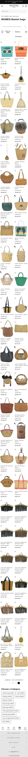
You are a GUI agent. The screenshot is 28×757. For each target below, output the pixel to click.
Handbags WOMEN (7, 696)
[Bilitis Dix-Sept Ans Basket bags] (7, 634)
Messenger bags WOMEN (8, 714)
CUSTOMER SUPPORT (13, 737)
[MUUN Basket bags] (7, 304)
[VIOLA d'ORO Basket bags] (7, 74)
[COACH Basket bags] (7, 253)
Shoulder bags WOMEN (8, 693)
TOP (2, 16)
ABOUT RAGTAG (13, 742)
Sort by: (6, 32)
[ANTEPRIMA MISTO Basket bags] (7, 430)
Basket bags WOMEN (7, 707)
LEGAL (14, 747)
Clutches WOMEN (19, 696)
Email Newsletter (13, 733)
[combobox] (14, 11)
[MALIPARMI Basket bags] (7, 456)
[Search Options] (25, 26)
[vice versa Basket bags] (7, 152)
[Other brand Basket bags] (7, 177)
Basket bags (15, 16)
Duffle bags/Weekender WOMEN (10, 710)
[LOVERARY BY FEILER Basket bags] (7, 99)
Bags (10, 16)
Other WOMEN (6, 721)
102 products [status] (18, 36)
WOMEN (6, 16)
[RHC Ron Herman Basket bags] (7, 202)
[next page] (19, 683)
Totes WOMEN (20, 693)
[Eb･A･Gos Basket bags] (7, 481)
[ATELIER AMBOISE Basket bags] (7, 507)
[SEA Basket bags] (7, 228)
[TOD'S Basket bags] (7, 279)
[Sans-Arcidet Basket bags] (7, 405)
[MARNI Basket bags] (7, 48)
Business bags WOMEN (8, 703)
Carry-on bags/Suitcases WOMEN (10, 718)
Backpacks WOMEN (7, 700)
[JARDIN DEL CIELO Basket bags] (7, 659)
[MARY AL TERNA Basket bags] (7, 328)
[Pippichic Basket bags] (7, 379)
